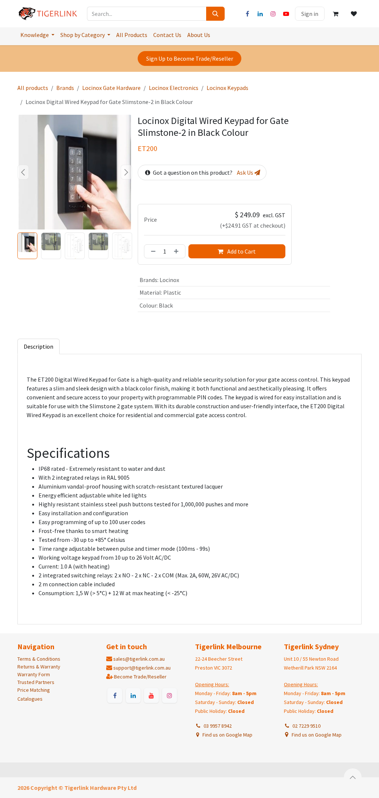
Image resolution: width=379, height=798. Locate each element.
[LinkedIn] (260, 14)
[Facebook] (247, 14)
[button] (23, 172)
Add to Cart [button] (241, 251)
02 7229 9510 (305, 725)
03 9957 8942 (216, 725)
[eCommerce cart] (335, 13)
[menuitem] (37, 34)
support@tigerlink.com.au (142, 667)
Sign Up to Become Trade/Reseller (189, 58)
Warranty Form (33, 674)
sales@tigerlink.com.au (139, 659)
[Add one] (177, 251)
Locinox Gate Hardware (111, 87)
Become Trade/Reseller (140, 676)
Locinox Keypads (227, 87)
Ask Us (245, 172)
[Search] (215, 14)
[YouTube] (286, 14)
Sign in (309, 13)
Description (38, 346)
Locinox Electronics (173, 87)
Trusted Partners (35, 682)
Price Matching (33, 690)
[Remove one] (151, 251)
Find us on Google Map (227, 734)
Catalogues (30, 698)
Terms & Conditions (38, 659)
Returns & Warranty (38, 666)
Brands (65, 87)
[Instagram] (273, 14)
